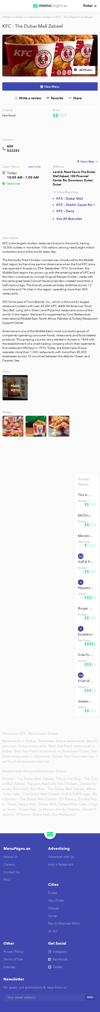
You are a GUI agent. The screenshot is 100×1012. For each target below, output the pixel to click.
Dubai (88, 5)
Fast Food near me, (80, 756)
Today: (12, 173)
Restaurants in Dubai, (20, 741)
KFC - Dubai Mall (69, 198)
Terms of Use (13, 959)
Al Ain (52, 931)
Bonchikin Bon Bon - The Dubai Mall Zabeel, (49, 789)
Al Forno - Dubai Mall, (33, 814)
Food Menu (15, 388)
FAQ (6, 880)
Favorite (57, 98)
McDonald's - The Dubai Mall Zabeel (85, 515)
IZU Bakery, (68, 799)
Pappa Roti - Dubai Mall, (37, 804)
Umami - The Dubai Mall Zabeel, (28, 778)
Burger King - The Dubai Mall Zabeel (85, 608)
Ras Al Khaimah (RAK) (64, 923)
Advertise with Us (61, 857)
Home (6, 17)
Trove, (12, 804)
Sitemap (9, 967)
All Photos (85, 70)
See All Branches (69, 219)
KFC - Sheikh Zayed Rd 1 (75, 205)
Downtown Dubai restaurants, (62, 741)
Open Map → (89, 161)
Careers (9, 864)
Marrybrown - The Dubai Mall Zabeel (85, 536)
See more (34, 167)
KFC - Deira (65, 211)
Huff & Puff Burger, (76, 794)
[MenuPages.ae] (50, 6)
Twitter (58, 967)
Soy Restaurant (64, 814)
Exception (85, 634)
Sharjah (53, 908)
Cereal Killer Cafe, (72, 804)
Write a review (30, 98)
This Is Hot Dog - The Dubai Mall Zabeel (85, 495)
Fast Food (8, 115)
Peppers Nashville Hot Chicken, (52, 783)
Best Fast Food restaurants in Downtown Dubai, (52, 751)
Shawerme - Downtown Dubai (85, 701)
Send (90, 997)
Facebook (60, 959)
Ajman (53, 916)
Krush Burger (85, 681)
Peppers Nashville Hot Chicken (85, 588)
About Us (10, 857)
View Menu (52, 87)
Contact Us (11, 872)
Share (77, 98)
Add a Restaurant (60, 864)
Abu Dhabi (56, 900)
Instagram (60, 951)
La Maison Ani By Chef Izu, (59, 809)
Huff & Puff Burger (85, 562)
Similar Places (84, 482)
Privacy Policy (13, 951)
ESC (80, 25)
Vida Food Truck (85, 655)
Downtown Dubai (39, 17)
